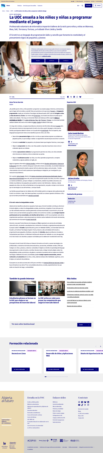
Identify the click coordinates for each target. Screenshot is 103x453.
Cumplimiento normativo (32, 447)
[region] (52, 55)
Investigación (87, 1)
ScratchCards (44, 130)
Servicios (93, 1)
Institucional (17, 14)
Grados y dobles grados (33, 402)
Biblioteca (55, 402)
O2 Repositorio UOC (57, 415)
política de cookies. (46, 56)
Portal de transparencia (58, 420)
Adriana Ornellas (30, 163)
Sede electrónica (57, 422)
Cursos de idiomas (31, 417)
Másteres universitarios (33, 404)
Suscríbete (88, 5)
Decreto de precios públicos (74, 306)
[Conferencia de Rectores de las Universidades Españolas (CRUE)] (54, 440)
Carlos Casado (20, 176)
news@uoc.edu (71, 201)
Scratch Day (37, 115)
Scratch (53, 111)
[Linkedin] (69, 141)
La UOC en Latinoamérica (33, 428)
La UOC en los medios (83, 413)
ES (78, 5)
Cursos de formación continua (34, 415)
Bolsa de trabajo (57, 411)
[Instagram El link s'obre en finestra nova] (79, 402)
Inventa (58, 126)
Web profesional (72, 145)
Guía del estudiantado (58, 404)
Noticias (19, 5)
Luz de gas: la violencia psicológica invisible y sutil (80, 291)
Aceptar (38, 60)
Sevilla (39, 122)
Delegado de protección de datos (86, 447)
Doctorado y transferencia (33, 412)
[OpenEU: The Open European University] (13, 445)
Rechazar (51, 60)
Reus (36, 120)
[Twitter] (71, 141)
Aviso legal (64, 447)
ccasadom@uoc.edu (73, 143)
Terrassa (43, 120)
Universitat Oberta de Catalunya (7, 1)
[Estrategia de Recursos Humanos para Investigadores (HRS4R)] (5, 445)
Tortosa (49, 120)
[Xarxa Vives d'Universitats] (44, 440)
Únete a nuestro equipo (58, 413)
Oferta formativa (79, 1)
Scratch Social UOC (31, 219)
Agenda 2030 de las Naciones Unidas (53, 263)
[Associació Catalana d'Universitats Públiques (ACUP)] (32, 440)
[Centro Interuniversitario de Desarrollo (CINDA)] (64, 440)
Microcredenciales (57, 406)
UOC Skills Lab (30, 419)
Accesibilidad (30, 449)
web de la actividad (33, 195)
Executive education (32, 410)
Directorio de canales (83, 409)
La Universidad (99, 1)
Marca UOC (81, 416)
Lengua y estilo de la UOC (59, 417)
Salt (40, 120)
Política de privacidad (73, 447)
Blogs (79, 411)
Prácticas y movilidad (58, 408)
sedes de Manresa (30, 120)
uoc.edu (72, 1)
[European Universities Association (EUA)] (75, 440)
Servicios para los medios (29, 5)
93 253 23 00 (71, 203)
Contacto (40, 5)
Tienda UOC (81, 418)
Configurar (66, 60)
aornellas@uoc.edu (72, 187)
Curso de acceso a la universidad (35, 425)
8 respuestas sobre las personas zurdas (77, 288)
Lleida (34, 122)
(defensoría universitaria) (50, 447)
